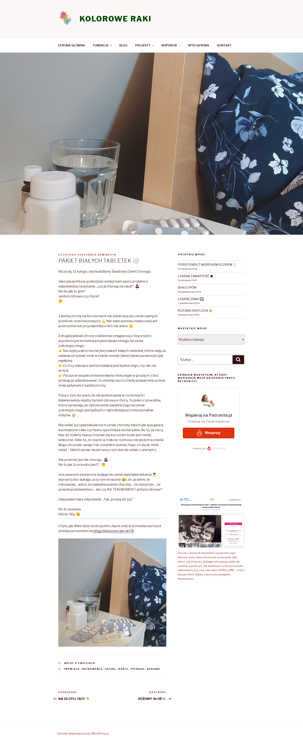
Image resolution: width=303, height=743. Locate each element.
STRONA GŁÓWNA (71, 45)
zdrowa (153, 668)
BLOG (123, 45)
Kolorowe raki (116, 18)
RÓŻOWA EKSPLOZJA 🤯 (195, 310)
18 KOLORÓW (187, 287)
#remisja (72, 668)
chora (110, 668)
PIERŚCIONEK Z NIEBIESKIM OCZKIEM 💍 (207, 264)
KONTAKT (224, 45)
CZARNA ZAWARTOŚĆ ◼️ (195, 276)
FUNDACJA (101, 45)
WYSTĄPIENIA (198, 45)
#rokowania (92, 668)
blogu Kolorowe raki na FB (113, 531)
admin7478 (106, 254)
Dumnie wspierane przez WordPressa (83, 733)
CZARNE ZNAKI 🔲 (191, 299)
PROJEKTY (143, 45)
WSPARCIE (169, 45)
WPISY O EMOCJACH (79, 663)
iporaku (137, 668)
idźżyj (123, 668)
